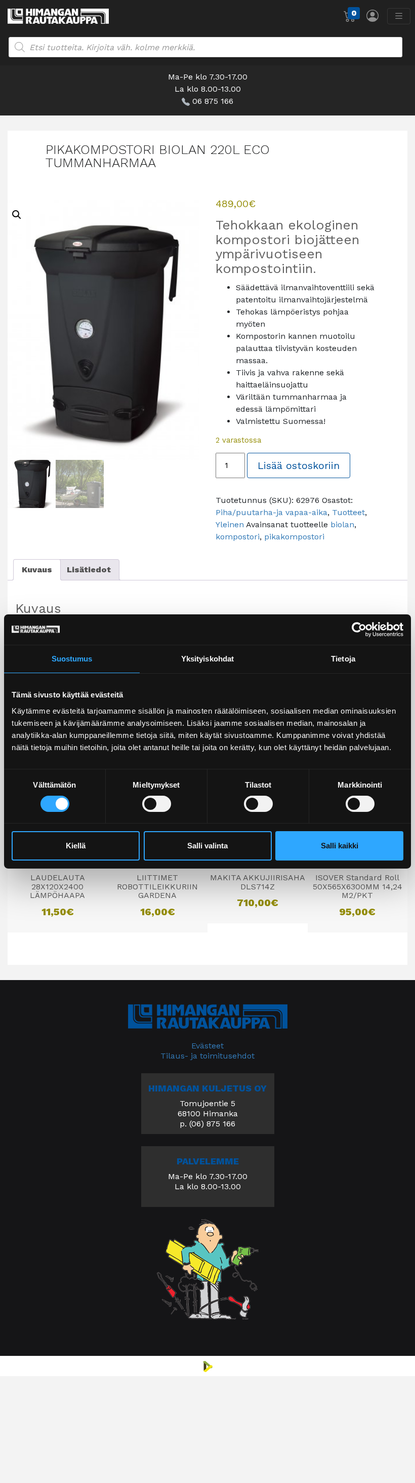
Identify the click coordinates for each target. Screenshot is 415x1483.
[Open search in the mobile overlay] (205, 47)
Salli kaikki (339, 845)
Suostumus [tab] (72, 658)
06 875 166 (212, 101)
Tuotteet (348, 512)
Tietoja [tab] (343, 658)
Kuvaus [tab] (37, 569)
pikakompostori (294, 536)
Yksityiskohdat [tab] (207, 658)
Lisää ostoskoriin (299, 465)
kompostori (238, 536)
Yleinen (230, 524)
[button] (17, 215)
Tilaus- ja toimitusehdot (207, 1056)
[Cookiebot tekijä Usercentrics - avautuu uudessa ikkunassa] (359, 629)
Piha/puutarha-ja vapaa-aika (271, 512)
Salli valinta (207, 845)
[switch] (156, 804)
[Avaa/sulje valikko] (398, 16)
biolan (342, 524)
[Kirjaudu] (372, 15)
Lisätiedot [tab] (89, 569)
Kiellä (76, 845)
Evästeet (207, 1045)
